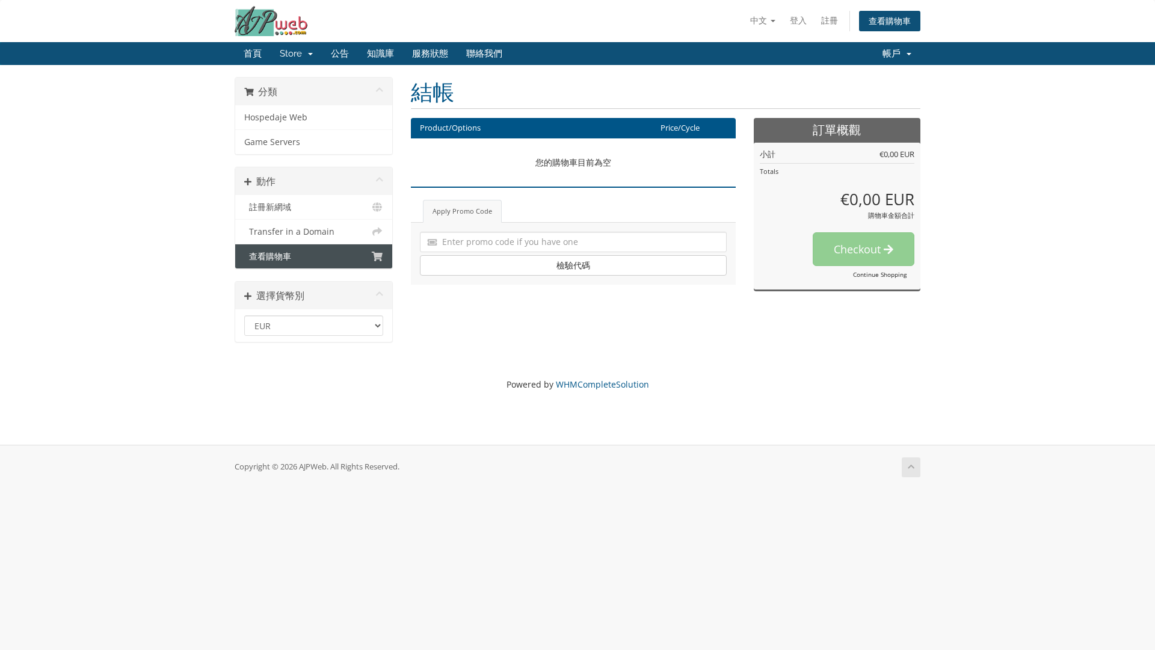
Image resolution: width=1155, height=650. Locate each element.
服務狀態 (430, 53)
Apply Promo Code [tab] (462, 210)
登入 (798, 20)
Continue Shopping (880, 274)
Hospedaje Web (275, 117)
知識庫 (380, 53)
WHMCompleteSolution (602, 384)
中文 (759, 20)
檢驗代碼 (573, 265)
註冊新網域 (267, 207)
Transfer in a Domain (289, 231)
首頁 (253, 53)
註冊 (829, 20)
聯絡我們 (484, 53)
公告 (340, 53)
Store (293, 53)
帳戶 (893, 53)
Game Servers (272, 142)
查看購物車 (890, 20)
